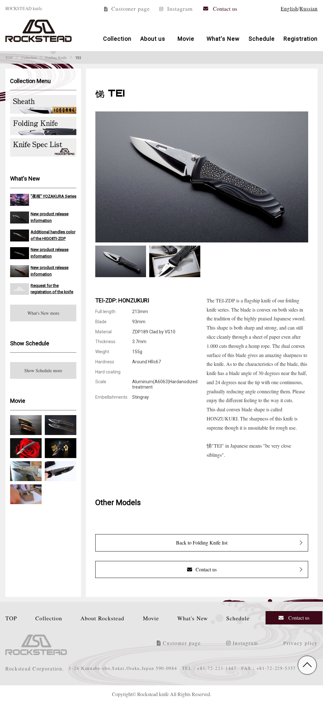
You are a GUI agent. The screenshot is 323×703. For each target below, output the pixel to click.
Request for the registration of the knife (52, 288)
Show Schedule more (43, 370)
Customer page (129, 8)
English (289, 8)
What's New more (43, 313)
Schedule (262, 38)
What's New (223, 38)
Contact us (225, 8)
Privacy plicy (300, 642)
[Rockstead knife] (38, 31)
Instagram (179, 8)
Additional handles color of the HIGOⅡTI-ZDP (53, 235)
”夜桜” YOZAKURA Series (53, 196)
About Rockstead (102, 618)
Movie (186, 38)
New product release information (49, 217)
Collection (117, 38)
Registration (301, 38)
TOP (11, 618)
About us (152, 38)
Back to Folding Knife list (201, 542)
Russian (309, 8)
